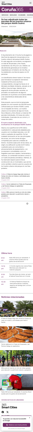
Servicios (5, 15)
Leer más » (3, 324)
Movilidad (13, 15)
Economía (21, 15)
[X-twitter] (7, 412)
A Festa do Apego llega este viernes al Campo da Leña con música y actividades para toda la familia (16, 320)
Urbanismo (4, 26)
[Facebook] (3, 412)
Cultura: (3, 174)
